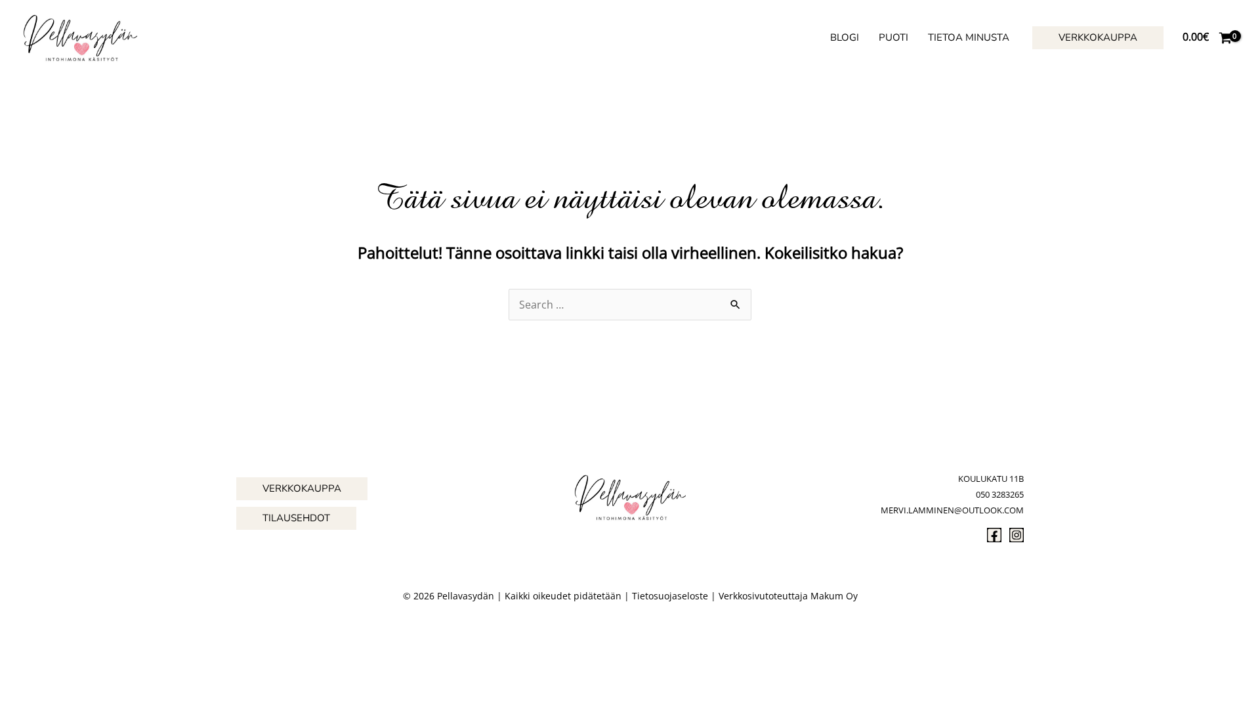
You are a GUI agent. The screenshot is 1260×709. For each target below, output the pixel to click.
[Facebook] (994, 535)
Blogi (844, 37)
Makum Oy (834, 596)
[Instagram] (1016, 535)
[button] (1098, 37)
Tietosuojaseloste (670, 596)
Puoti (893, 37)
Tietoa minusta (968, 37)
